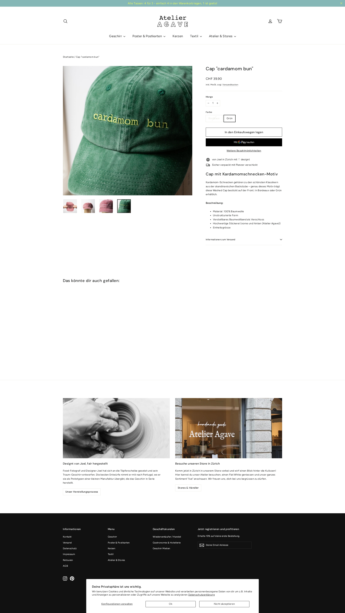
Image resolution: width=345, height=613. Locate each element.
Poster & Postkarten (147, 36)
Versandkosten (230, 84)
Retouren (68, 560)
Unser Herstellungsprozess (81, 491)
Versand (67, 542)
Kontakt (67, 536)
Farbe (209, 112)
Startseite (68, 57)
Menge (209, 97)
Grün (230, 118)
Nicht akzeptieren (224, 603)
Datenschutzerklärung (201, 594)
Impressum (69, 554)
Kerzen (177, 36)
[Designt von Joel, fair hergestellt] (116, 428)
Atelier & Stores (221, 36)
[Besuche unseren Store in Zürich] (228, 428)
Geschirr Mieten (161, 548)
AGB (65, 565)
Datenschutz (70, 548)
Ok (170, 603)
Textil (194, 36)
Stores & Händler (188, 487)
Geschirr (116, 36)
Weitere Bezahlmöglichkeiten (244, 150)
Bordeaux (214, 118)
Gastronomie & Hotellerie (167, 542)
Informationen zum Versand (220, 239)
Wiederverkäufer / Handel (167, 536)
